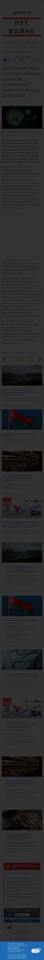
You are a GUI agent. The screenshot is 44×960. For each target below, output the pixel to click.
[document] (22, 480)
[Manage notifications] (39, 950)
